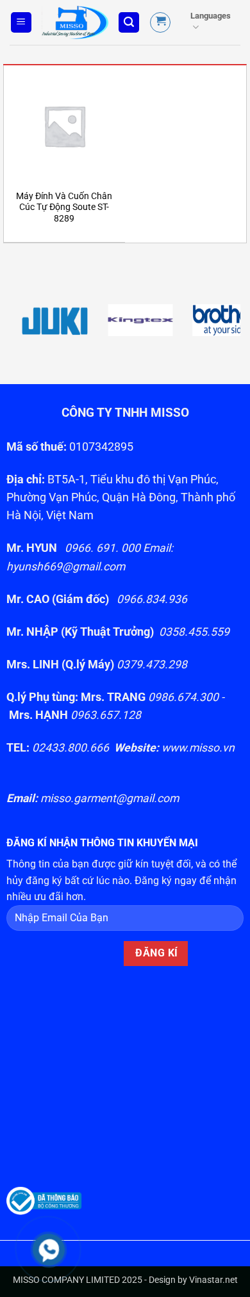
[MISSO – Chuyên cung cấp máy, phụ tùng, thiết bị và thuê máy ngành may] (75, 22)
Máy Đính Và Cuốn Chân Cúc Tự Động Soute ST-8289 (64, 207)
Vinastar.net (213, 1280)
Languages (210, 15)
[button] (21, 22)
